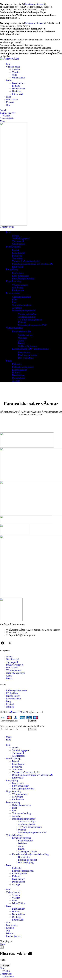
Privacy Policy (13, 696)
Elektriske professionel (23, 367)
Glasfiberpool (18, 244)
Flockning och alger (27, 355)
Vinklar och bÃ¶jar (27, 314)
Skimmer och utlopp (21, 305)
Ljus (14, 302)
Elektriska (17, 364)
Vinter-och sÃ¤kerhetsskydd (25, 261)
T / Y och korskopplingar (30, 319)
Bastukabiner (18, 83)
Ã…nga (16, 380)
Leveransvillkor (13, 698)
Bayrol (21, 343)
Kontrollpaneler (19, 369)
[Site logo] (9, 58)
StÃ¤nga (5, 965)
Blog (8, 701)
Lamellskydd (18, 253)
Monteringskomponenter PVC (32, 325)
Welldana (22, 337)
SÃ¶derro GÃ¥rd (16, 712)
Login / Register (13, 936)
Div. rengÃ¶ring (26, 358)
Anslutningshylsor (26, 317)
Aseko (21, 340)
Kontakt (10, 704)
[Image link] (11, 620)
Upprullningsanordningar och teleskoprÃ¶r (32, 264)
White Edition (18, 77)
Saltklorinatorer (25, 335)
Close (2, 944)
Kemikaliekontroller (21, 331)
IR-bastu (16, 86)
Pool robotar (18, 273)
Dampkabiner (18, 88)
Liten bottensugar (20, 275)
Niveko (15, 235)
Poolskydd (17, 255)
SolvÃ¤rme (17, 287)
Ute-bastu (16, 91)
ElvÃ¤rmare (18, 290)
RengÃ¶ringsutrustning (23, 278)
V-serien (16, 72)
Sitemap (10, 707)
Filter (14, 299)
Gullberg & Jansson (27, 346)
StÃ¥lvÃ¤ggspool (20, 238)
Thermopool (18, 241)
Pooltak (15, 250)
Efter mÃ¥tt (17, 94)
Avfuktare (17, 307)
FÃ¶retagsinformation (16, 690)
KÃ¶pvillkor (12, 693)
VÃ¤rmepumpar (20, 285)
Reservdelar (17, 266)
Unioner (22, 322)
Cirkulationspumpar (21, 296)
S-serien (16, 69)
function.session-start (35, 4)
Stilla (14, 75)
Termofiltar (17, 258)
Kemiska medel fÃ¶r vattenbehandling (30, 348)
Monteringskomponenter (23, 310)
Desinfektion (24, 352)
